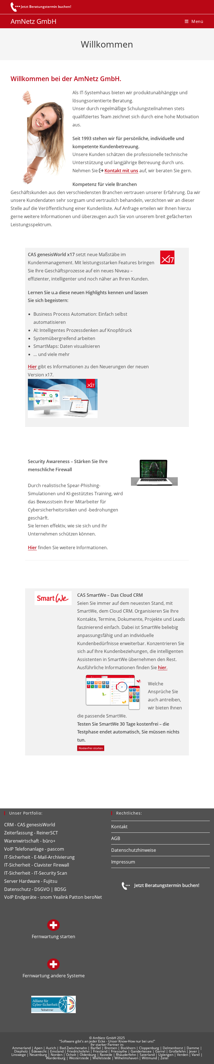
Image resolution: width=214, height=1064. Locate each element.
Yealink (60, 897)
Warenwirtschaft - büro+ (29, 841)
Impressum (123, 862)
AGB (115, 838)
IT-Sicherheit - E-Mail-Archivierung (39, 857)
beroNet (93, 897)
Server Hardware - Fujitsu (30, 881)
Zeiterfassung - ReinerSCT (31, 833)
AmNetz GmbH (34, 21)
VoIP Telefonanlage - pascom (34, 849)
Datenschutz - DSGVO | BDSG (35, 889)
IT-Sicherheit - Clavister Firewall (36, 865)
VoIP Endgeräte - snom (28, 897)
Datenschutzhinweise (133, 850)
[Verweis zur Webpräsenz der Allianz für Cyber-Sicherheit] (53, 1004)
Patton (76, 897)
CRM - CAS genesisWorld (29, 825)
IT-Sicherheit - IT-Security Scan (35, 873)
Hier (32, 367)
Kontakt (119, 827)
